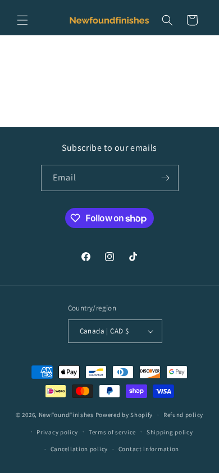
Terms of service (112, 432)
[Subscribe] (165, 178)
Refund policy (183, 415)
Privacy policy (57, 432)
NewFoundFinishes (66, 415)
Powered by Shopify (124, 415)
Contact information (148, 449)
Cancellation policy (79, 449)
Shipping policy (170, 432)
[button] (22, 20)
